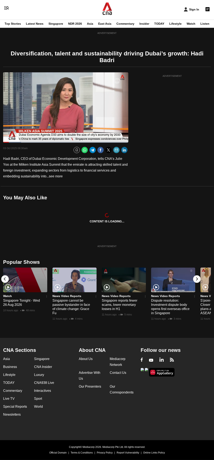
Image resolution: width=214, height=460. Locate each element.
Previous (5, 279)
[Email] (116, 150)
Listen (204, 23)
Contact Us (118, 372)
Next (197, 279)
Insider (144, 23)
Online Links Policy (154, 452)
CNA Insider (43, 367)
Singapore (55, 23)
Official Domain (58, 452)
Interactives (42, 390)
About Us (86, 359)
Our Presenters (90, 386)
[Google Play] (142, 372)
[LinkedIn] (124, 150)
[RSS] (172, 360)
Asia (90, 23)
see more (56, 176)
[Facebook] (100, 150)
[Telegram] (92, 150)
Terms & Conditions (82, 452)
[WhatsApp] (85, 150)
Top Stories (13, 23)
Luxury (39, 375)
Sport (38, 398)
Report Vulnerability (128, 452)
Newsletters (12, 414)
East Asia (104, 23)
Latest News (34, 23)
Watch (191, 23)
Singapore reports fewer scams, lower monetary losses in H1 (119, 305)
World (38, 406)
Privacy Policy (105, 452)
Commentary (125, 23)
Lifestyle (175, 23)
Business (10, 367)
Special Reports (15, 406)
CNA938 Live (44, 382)
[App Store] (146, 372)
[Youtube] (151, 360)
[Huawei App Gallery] (162, 372)
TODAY (159, 23)
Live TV (9, 398)
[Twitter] (108, 150)
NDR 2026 (75, 23)
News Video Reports (66, 296)
